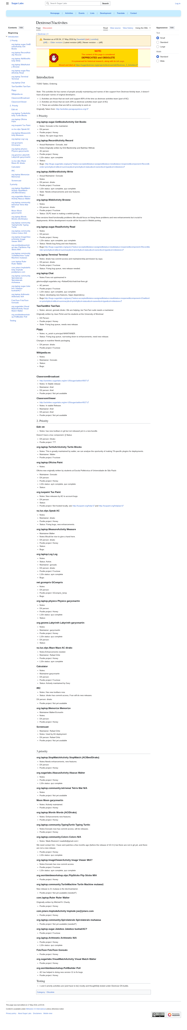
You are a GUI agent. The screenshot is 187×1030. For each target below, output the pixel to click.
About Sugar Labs (24, 1013)
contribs (94, 39)
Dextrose (42, 34)
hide (21, 28)
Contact (133, 13)
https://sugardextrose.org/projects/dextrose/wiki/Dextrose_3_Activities (106, 65)
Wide (162, 61)
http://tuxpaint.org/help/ (83, 506)
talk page (120, 61)
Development (105, 13)
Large (162, 47)
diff (45, 42)
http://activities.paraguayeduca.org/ (71, 109)
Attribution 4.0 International (36, 1009)
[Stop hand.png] (54, 58)
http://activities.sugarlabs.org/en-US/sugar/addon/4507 (63, 381)
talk (87, 39)
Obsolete (50, 992)
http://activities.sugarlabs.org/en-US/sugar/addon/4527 (63, 402)
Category (41, 992)
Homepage (54, 13)
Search (105, 3)
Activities (69, 13)
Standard (164, 42)
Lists (92, 13)
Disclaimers (37, 1013)
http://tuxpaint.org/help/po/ (110, 506)
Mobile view (47, 1013)
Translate (121, 13)
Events (81, 13)
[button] (7, 3)
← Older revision (55, 42)
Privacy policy (11, 1013)
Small (162, 38)
